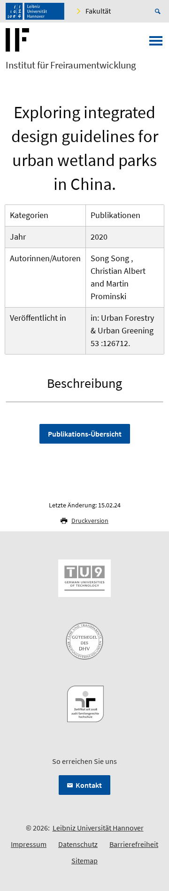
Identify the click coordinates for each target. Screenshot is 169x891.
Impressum (28, 844)
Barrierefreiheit (133, 844)
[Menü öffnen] (155, 43)
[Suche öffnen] (159, 11)
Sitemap (84, 860)
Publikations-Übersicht (85, 433)
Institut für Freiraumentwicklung (71, 65)
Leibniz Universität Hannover (98, 827)
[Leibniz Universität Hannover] (35, 11)
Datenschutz (78, 844)
